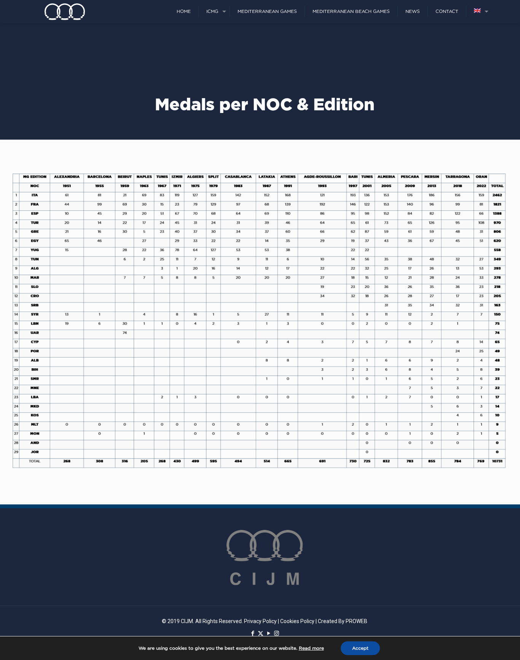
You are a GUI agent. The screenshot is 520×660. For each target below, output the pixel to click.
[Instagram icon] (276, 633)
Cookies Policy (297, 621)
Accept (360, 648)
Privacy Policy (260, 621)
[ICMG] (65, 11)
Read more (311, 648)
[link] (260, 320)
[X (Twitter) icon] (260, 633)
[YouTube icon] (268, 633)
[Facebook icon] (252, 633)
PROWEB (356, 621)
